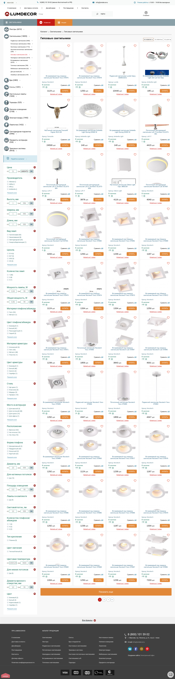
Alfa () (11, 187)
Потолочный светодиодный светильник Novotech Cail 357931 (56, 240)
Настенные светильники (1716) (20, 47)
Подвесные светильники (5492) (20, 41)
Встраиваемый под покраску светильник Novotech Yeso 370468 (89, 566)
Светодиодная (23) (16, 240)
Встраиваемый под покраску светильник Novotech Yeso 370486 (56, 512)
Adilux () (12, 184)
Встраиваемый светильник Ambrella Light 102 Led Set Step (156, 77)
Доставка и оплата (31, 8)
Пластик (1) (13, 355)
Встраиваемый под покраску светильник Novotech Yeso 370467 (122, 566)
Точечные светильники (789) (19, 65)
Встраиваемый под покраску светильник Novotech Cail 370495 (156, 349)
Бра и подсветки (74, 642)
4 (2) (10, 529)
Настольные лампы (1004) (17, 95)
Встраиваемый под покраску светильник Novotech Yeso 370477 (122, 457)
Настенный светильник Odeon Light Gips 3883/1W (122, 185)
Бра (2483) (13, 80)
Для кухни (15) (14, 413)
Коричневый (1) (15, 602)
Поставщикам (68, 8)
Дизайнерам (50, 8)
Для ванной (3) (14, 408)
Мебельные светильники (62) (20, 68)
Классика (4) (13, 390)
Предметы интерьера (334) (18, 141)
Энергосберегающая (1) (17, 242)
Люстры (45, 642)
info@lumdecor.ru (102, 2)
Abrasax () (12, 182)
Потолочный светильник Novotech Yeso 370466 (89, 349)
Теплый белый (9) (15, 551)
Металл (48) (13, 352)
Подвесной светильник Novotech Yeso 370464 (89, 403)
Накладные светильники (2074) (20, 58)
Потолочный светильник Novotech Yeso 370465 (122, 403)
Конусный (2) (14, 451)
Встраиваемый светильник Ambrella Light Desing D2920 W (122, 131)
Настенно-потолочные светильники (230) (21, 50)
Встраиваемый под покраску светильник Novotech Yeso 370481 (122, 240)
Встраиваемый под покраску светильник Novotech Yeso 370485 (89, 512)
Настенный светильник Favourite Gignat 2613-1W (56, 131)
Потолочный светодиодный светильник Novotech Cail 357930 (156, 185)
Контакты (85, 8)
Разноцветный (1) (15, 331)
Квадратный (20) (15, 449)
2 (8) (10, 277)
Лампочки (102, 646)
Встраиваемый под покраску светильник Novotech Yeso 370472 (155, 294)
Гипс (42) (12, 350)
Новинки (47, 22)
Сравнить (64, 85)
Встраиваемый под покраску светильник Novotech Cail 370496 (156, 566)
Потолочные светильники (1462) (20, 44)
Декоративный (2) (15, 446)
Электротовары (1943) (18, 118)
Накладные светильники (51, 654)
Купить (65, 91)
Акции (63, 22)
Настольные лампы (106, 637)
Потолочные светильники (51, 650)
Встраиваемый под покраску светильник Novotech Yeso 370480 (155, 240)
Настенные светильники (77, 646)
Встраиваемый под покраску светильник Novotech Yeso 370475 (56, 77)
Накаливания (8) (15, 237)
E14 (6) (11, 253)
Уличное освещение (106, 642)
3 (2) (10, 527)
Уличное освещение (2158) (18, 110)
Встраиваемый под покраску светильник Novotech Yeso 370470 (155, 512)
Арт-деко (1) (13, 387)
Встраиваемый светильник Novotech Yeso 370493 (56, 403)
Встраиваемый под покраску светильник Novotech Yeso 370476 (155, 457)
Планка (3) (13, 540)
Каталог (43, 32)
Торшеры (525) (15, 102)
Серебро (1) (13, 373)
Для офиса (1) (14, 416)
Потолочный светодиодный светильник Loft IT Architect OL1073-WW (89, 186)
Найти (103, 14)
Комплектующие (105, 658)
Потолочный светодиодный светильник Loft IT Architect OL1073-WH (56, 186)
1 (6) (10, 524)
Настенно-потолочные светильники (82, 654)
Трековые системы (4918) (17, 149)
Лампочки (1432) (16, 125)
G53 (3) (11, 258)
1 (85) (11, 275)
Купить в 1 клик (56, 94)
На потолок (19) (14, 432)
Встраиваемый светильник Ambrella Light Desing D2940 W (89, 131)
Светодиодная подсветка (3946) (20, 133)
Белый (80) (13, 368)
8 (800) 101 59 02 (139, 634)
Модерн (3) (13, 392)
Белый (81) (13, 328)
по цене (167, 39)
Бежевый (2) (13, 597)
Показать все (12, 193)
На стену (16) (13, 435)
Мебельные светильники (108, 654)
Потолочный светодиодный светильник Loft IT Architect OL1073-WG (156, 132)
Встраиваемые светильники (52, 658)
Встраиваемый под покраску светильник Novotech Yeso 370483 (89, 457)
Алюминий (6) (14, 347)
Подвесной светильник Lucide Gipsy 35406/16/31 (123, 77)
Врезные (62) (14, 430)
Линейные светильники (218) (19, 75)
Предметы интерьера (107, 662)
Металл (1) (13, 315)
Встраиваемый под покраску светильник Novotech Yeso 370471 (56, 349)
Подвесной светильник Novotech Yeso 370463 (156, 403)
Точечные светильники (50, 662)
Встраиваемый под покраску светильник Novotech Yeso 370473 (122, 294)
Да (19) (11, 478)
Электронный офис (147, 655)
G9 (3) (11, 261)
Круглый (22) (13, 454)
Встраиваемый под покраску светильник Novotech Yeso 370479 (56, 294)
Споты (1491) (14, 87)
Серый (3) (12, 333)
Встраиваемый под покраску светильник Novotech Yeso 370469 (56, 566)
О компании (11, 8)
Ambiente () (13, 189)
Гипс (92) (12, 312)
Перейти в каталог (17, 159)
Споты (71, 637)
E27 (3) (11, 256)
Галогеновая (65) (15, 235)
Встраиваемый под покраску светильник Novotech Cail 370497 (123, 349)
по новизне (148, 39)
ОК (31, 171)
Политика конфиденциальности (23, 662)
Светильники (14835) (18, 36)
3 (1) (10, 280)
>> (112, 600)
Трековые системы (76, 650)
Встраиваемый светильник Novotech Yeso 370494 (56, 457)
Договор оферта (17, 658)
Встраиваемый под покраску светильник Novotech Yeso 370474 (89, 294)
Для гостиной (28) (15, 411)
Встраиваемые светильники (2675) (19, 61)
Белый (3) (12, 600)
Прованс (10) (13, 395)
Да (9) (11, 500)
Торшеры (72, 662)
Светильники (15, 22)
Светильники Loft (75, 658)
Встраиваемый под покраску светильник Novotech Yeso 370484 (122, 512)
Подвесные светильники (51, 646)
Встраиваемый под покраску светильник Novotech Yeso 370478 (89, 77)
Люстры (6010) (15, 29)
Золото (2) (13, 371)
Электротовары (104, 650)
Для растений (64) (16, 71)
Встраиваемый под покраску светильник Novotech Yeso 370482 (89, 240)
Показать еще (106, 592)
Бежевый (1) (13, 326)
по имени (158, 39)
